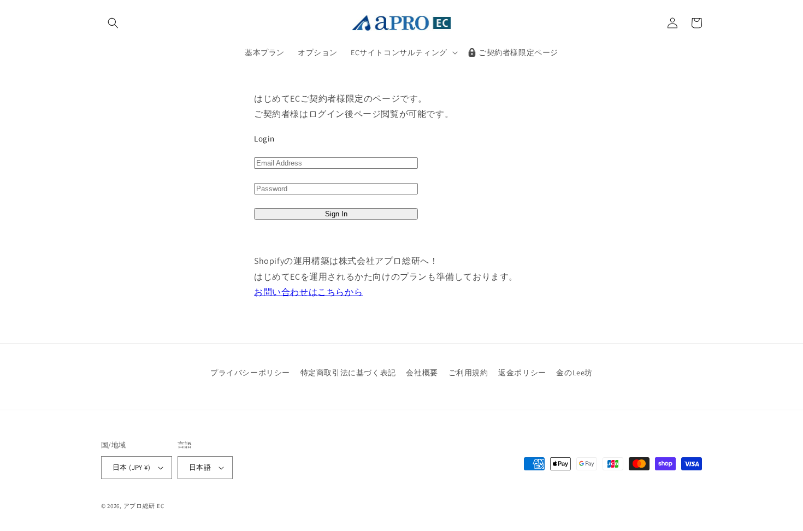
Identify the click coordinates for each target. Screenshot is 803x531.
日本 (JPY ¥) (131, 467)
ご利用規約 (468, 372)
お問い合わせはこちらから (308, 292)
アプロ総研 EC (143, 506)
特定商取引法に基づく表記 (348, 372)
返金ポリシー (522, 372)
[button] (113, 23)
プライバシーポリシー (250, 372)
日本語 (200, 467)
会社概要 (422, 372)
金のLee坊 (574, 372)
